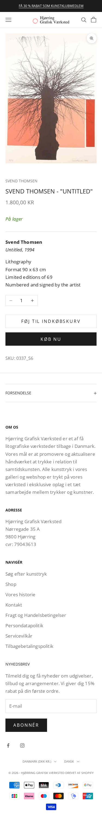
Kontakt (13, 605)
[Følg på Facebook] (8, 745)
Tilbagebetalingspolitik (29, 646)
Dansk (69, 761)
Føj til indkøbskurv (51, 321)
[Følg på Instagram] (22, 745)
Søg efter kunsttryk (26, 574)
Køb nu (51, 339)
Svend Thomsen (21, 180)
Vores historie (20, 594)
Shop (10, 584)
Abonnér (26, 725)
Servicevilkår (18, 636)
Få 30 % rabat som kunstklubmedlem (51, 6)
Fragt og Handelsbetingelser (35, 615)
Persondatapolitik (24, 625)
